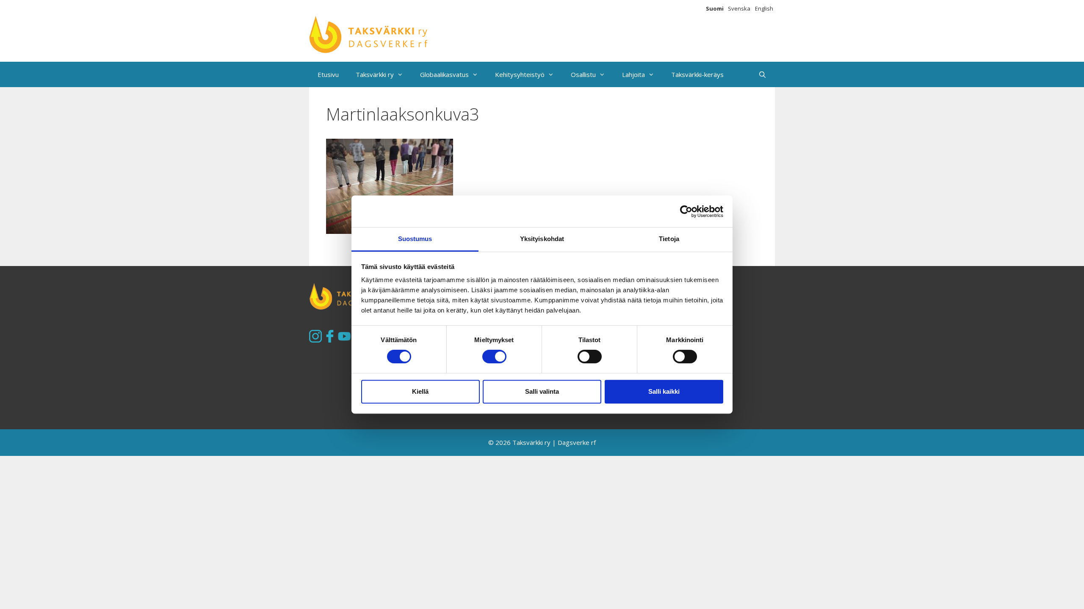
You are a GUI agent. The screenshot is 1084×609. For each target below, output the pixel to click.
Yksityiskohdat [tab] (542, 238)
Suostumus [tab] (415, 238)
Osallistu (583, 74)
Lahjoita (633, 74)
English (764, 8)
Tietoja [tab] (669, 238)
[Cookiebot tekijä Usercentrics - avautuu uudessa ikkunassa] (686, 211)
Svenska (739, 8)
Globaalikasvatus (444, 74)
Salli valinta (542, 391)
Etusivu (328, 74)
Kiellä (420, 391)
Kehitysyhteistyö (520, 74)
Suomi (715, 8)
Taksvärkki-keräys (697, 74)
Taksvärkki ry (375, 74)
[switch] (494, 356)
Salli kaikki (664, 391)
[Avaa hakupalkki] (762, 74)
